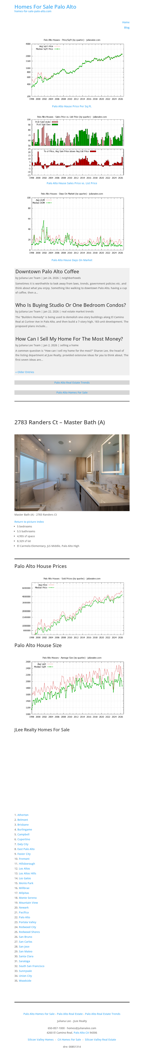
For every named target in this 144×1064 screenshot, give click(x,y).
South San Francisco (31, 966)
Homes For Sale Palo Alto (45, 6)
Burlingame (24, 829)
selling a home (69, 345)
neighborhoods (71, 278)
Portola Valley (27, 922)
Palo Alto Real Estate (70, 1014)
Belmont (22, 819)
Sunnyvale (25, 971)
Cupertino (23, 839)
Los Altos (24, 868)
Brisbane (23, 824)
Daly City (22, 844)
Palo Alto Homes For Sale (72, 392)
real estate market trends (78, 311)
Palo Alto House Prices (40, 566)
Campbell (23, 834)
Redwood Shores (29, 932)
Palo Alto (24, 917)
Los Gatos (25, 878)
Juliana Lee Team (29, 278)
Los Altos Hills (27, 873)
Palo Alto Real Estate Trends (72, 382)
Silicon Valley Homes (41, 1039)
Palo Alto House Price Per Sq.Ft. (72, 106)
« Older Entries (24, 372)
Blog (127, 27)
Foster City (24, 854)
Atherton (22, 815)
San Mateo (25, 951)
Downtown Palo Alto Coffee (47, 271)
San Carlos (25, 941)
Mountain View (28, 902)
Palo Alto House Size (38, 645)
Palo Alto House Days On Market (72, 260)
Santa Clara (26, 956)
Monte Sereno (28, 898)
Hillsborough (27, 863)
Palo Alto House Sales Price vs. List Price (72, 183)
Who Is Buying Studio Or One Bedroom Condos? (70, 305)
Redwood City (27, 927)
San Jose (24, 946)
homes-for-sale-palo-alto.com (32, 11)
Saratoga (24, 961)
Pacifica (24, 912)
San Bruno (25, 937)
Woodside (25, 980)
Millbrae (24, 888)
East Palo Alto (25, 849)
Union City (25, 976)
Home (126, 22)
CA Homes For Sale (69, 1039)
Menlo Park (26, 883)
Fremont (24, 859)
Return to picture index (29, 521)
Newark (24, 907)
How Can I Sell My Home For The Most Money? (69, 338)
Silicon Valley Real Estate (100, 1039)
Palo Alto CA (81, 1032)
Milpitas (24, 893)
